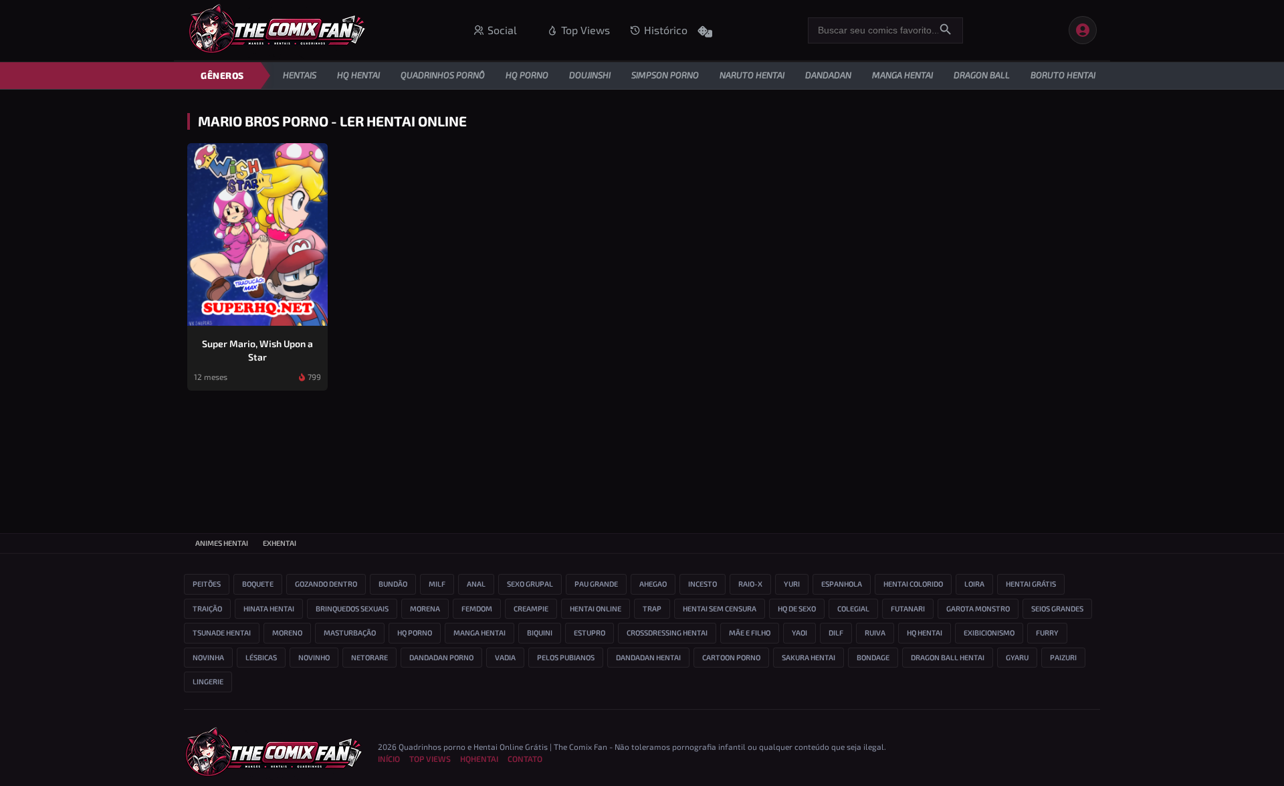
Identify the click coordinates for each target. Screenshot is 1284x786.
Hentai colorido (913, 583)
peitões (207, 583)
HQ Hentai (358, 75)
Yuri (792, 583)
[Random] (705, 29)
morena (425, 608)
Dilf (836, 632)
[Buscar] (945, 30)
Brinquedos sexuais (352, 608)
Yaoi (799, 632)
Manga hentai (902, 75)
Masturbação (350, 632)
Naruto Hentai (752, 75)
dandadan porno (441, 657)
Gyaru (1017, 657)
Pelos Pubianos (566, 657)
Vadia (505, 657)
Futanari (908, 608)
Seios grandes (1057, 608)
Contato (525, 758)
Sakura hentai (808, 657)
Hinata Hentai (268, 608)
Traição (207, 608)
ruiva (875, 632)
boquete (258, 583)
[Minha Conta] (1083, 30)
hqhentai (479, 758)
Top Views (430, 758)
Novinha (208, 657)
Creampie (531, 608)
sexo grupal (530, 583)
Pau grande (596, 583)
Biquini (539, 632)
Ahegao (653, 583)
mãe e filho (749, 632)
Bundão (393, 583)
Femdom (476, 608)
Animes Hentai (221, 542)
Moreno (287, 632)
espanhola (841, 583)
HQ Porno (527, 75)
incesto (702, 583)
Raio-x (750, 583)
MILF (437, 583)
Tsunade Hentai (222, 632)
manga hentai (479, 632)
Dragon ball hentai (947, 657)
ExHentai (279, 542)
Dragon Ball (982, 75)
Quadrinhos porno (432, 746)
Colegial (853, 608)
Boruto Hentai (1063, 75)
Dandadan (828, 75)
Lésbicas (261, 657)
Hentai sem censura (719, 608)
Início (389, 758)
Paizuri (1063, 657)
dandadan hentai (648, 657)
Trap (652, 608)
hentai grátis (1031, 583)
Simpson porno (665, 75)
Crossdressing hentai (667, 632)
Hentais (299, 75)
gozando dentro (326, 583)
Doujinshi (590, 75)
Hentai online (595, 608)
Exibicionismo (989, 632)
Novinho (314, 657)
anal (476, 583)
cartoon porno (731, 657)
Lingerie (208, 681)
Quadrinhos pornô (443, 75)
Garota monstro (978, 608)
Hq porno (414, 632)
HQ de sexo (797, 608)
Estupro (589, 632)
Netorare (369, 657)
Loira (974, 583)
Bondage (873, 657)
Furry (1047, 632)
